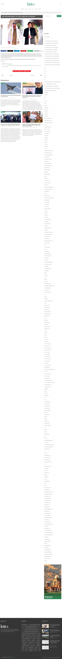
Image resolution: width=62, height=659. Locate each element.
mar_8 (46, 337)
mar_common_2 (48, 358)
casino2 (46, 212)
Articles (46, 144)
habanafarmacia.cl (48, 283)
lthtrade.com (47, 328)
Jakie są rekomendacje (49, 300)
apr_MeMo (47, 133)
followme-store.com (48, 255)
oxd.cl (46, 416)
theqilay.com (47, 504)
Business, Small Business (26, 638)
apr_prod (46, 135)
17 (45, 75)
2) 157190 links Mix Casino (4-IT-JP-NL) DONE (52, 88)
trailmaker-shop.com (48, 517)
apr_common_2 (47, 131)
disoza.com (47, 238)
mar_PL (46, 371)
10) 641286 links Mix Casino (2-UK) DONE (52, 56)
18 (45, 77)
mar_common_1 (48, 356)
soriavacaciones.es (48, 466)
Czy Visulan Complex (48, 234)
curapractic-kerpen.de (49, 232)
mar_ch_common (48, 350)
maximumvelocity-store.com (50, 382)
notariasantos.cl (48, 401)
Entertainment (47, 247)
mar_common (47, 354)
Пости (46, 560)
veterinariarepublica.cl (49, 534)
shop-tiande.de (47, 459)
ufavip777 (46, 526)
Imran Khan (16, 71)
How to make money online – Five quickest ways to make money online (55, 625)
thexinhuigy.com (48, 513)
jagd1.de (46, 298)
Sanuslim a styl (47, 457)
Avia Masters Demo (48, 159)
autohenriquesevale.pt (49, 150)
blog (45, 176)
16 (45, 73)
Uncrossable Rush (48, 530)
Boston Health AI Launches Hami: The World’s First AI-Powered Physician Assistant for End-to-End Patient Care (32, 96)
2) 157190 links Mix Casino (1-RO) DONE (51, 86)
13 (45, 71)
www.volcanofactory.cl (49, 554)
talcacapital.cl (47, 481)
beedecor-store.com (48, 165)
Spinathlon (47, 468)
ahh (45, 124)
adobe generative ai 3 (48, 120)
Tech (33, 8)
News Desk (13, 47)
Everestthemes (14, 657)
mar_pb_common (48, 365)
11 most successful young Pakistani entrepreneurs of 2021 (55, 630)
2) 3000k (46, 92)
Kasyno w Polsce (48, 313)
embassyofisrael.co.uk (49, 240)
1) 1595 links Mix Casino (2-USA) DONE (51, 47)
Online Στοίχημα (48, 410)
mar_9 (46, 339)
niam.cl (46, 393)
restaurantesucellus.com (49, 446)
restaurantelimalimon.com (49, 444)
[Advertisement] (52, 24)
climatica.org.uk (47, 223)
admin (46, 105)
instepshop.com (48, 292)
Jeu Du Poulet (47, 305)
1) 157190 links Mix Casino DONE (50, 45)
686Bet (46, 94)
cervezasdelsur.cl (48, 219)
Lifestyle (46, 324)
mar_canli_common (26, 645)
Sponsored (47, 472)
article (23, 636)
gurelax (46, 281)
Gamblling (46, 270)
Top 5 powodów (47, 515)
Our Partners (47, 414)
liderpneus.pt (47, 322)
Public (46, 438)
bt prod (46, 178)
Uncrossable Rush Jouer (49, 532)
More (39, 8)
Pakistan (21, 71)
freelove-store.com (48, 264)
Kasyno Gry (47, 309)
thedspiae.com (47, 489)
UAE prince (27, 71)
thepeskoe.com (47, 502)
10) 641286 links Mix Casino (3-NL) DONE (52, 58)
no (45, 399)
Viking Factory (47, 539)
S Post (46, 453)
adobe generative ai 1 (48, 118)
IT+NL (46, 296)
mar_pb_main (47, 367)
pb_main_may (47, 423)
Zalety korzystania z (48, 556)
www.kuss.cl (47, 547)
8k (45, 103)
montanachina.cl (48, 386)
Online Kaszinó (47, 408)
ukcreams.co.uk (47, 528)
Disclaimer (44, 657)
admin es (33, 635)
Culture (38, 640)
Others (46, 412)
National (22, 8)
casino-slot (47, 206)
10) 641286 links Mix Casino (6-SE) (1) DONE (52, 62)
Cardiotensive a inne (48, 189)
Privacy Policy (50, 657)
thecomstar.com (48, 487)
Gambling (46, 266)
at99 (45, 148)
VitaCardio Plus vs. (48, 541)
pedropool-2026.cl (48, 425)
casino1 (46, 210)
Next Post (32, 75)
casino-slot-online (48, 208)
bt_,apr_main (47, 180)
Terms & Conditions (56, 657)
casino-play (47, 204)
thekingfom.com (48, 496)
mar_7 (46, 335)
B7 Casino (46, 161)
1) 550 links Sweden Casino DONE (50, 51)
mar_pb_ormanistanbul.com (50, 369)
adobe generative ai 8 (48, 122)
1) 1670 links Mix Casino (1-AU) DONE (51, 49)
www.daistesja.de (48, 545)
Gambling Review (48, 268)
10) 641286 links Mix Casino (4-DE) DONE (52, 60)
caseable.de (47, 191)
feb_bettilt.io (47, 251)
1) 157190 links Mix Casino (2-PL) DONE (51, 43)
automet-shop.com (48, 152)
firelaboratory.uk (48, 253)
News (23, 647)
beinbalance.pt (47, 167)
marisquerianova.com (49, 380)
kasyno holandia (48, 311)
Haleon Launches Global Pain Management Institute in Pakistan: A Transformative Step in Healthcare (10, 125)
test (45, 485)
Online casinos (31, 647)
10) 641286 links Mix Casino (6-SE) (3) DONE (52, 64)
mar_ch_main (47, 352)
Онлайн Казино (47, 558)
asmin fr (46, 146)
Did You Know (47, 236)
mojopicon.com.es (48, 384)
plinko (46, 429)
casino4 (46, 217)
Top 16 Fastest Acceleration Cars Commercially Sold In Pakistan (55, 636)
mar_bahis (47, 341)
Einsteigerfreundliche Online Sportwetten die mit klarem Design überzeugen (55, 641)
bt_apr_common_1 (48, 182)
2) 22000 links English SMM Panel (50, 90)
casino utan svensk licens (49, 197)
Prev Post (11, 75)
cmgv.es (46, 225)
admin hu (46, 116)
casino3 (28, 640)
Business (29, 8)
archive (46, 139)
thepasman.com (48, 500)
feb (45, 249)
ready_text (47, 442)
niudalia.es (47, 395)
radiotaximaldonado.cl (49, 440)
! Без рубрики (47, 36)
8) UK (46, 101)
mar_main (32, 645)
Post (46, 431)
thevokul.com (47, 511)
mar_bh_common (48, 343)
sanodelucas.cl (47, 455)
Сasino (46, 562)
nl (45, 397)
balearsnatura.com (48, 163)
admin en (46, 107)
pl (45, 427)
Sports (36, 8)
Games (30, 643)
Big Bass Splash (47, 174)
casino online (47, 195)
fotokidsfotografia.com (49, 262)
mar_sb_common (48, 373)
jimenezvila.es (47, 307)
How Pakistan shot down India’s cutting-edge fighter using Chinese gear (11, 96)
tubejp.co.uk (47, 519)
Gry (45, 277)
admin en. (46, 109)
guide (46, 279)
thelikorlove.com (48, 498)
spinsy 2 (46, 470)
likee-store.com (47, 326)
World (26, 8)
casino (46, 193)
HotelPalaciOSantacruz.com (49, 285)
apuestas (46, 137)
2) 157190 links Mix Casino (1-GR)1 (31, 628)
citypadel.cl (47, 221)
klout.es (46, 320)
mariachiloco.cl (47, 378)
